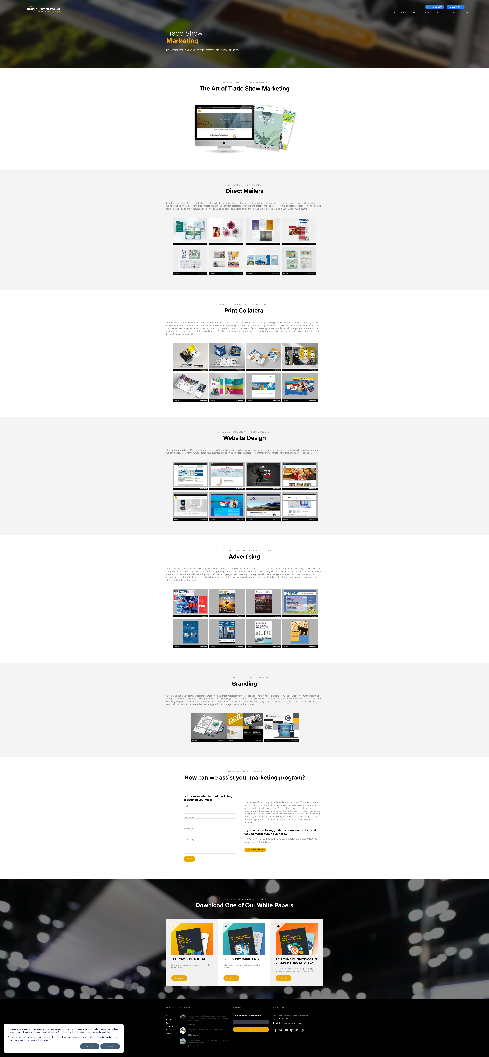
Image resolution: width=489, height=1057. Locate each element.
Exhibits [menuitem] (415, 12)
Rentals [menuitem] (404, 12)
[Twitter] (281, 1031)
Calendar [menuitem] (169, 1026)
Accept (90, 1046)
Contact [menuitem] (169, 1033)
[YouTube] (286, 1031)
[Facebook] (275, 1031)
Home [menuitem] (393, 12)
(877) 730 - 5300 (436, 7)
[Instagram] (302, 1031)
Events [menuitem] (427, 12)
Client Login (457, 7)
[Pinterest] (291, 1031)
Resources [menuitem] (451, 12)
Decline (110, 1046)
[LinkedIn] (297, 1031)
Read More (179, 978)
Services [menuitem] (438, 12)
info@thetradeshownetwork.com (288, 1023)
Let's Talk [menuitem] (465, 12)
